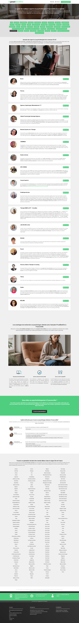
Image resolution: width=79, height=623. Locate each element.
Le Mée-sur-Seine (32, 528)
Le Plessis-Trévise (32, 534)
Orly (47, 510)
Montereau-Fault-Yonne (47, 474)
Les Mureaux (32, 544)
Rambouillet (47, 577)
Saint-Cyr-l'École (63, 480)
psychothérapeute (13, 30)
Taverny (62, 526)
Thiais (63, 528)
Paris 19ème (47, 542)
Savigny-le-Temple (63, 508)
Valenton (62, 536)
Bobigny (16, 492)
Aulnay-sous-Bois (16, 484)
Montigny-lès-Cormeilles (47, 482)
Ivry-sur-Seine (31, 508)
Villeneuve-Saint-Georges (63, 554)
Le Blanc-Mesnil (31, 520)
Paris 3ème (47, 550)
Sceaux (63, 512)
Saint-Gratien (63, 490)
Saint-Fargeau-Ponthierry (63, 486)
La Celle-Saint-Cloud (31, 514)
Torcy (63, 530)
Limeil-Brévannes (32, 554)
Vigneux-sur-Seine (63, 544)
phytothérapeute (57, 26)
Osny (47, 514)
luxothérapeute (12, 26)
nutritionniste (30, 26)
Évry (31, 474)
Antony (16, 472)
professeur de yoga (50, 28)
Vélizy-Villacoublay (63, 540)
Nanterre (47, 492)
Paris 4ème (47, 552)
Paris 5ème (47, 554)
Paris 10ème (47, 524)
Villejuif (63, 546)
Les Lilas (31, 542)
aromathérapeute (23, 22)
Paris (47, 522)
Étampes (31, 470)
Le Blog (52, 1)
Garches (31, 486)
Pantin (47, 520)
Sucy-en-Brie (63, 522)
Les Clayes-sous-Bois (31, 540)
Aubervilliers (16, 482)
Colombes (16, 550)
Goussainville (31, 498)
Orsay (47, 512)
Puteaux (47, 575)
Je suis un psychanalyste (39, 411)
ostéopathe (42, 26)
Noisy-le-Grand (47, 506)
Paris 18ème (47, 540)
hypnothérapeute (52, 24)
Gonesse (31, 496)
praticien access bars (65, 26)
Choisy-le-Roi (16, 542)
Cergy (16, 518)
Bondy (16, 498)
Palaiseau (47, 518)
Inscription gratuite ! (66, 1)
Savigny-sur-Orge (63, 510)
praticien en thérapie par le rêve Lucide (32, 28)
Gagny (32, 484)
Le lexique (10, 619)
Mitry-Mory (47, 470)
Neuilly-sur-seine (47, 500)
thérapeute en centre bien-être (63, 30)
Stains (63, 520)
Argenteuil (16, 476)
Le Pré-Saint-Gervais (31, 536)
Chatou (16, 530)
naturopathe (23, 26)
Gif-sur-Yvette (31, 494)
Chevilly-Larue (16, 538)
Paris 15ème (47, 534)
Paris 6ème (47, 556)
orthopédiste (36, 26)
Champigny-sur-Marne (16, 520)
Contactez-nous (11, 618)
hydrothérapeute (44, 24)
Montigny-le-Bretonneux (47, 480)
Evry (31, 472)
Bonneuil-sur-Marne (16, 500)
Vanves (63, 538)
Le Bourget (32, 522)
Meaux (32, 575)
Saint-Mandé (63, 492)
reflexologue (20, 30)
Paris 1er (47, 544)
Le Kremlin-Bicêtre (32, 526)
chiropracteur (30, 22)
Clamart (16, 544)
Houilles (31, 504)
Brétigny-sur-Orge (16, 506)
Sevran (63, 514)
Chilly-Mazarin (16, 540)
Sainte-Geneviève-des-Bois (63, 484)
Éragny (16, 579)
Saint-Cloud (63, 478)
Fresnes (31, 482)
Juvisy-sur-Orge (32, 512)
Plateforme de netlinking (13, 615)
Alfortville (16, 470)
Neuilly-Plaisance (47, 496)
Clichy (16, 546)
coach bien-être (37, 22)
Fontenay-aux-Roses (31, 478)
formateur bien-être (36, 24)
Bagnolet (16, 488)
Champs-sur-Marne (16, 522)
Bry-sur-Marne (16, 512)
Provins (47, 573)
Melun (32, 577)
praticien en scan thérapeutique (18, 28)
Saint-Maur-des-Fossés (63, 494)
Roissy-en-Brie (62, 470)
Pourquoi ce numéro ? (46, 590)
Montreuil (47, 486)
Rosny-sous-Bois (63, 474)
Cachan (16, 516)
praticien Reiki (43, 28)
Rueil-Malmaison (63, 476)
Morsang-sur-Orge (47, 490)
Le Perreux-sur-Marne (31, 530)
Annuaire (10, 610)
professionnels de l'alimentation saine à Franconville (37, 186)
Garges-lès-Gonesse (31, 488)
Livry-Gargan (32, 556)
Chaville (16, 532)
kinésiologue (59, 24)
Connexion (58, 1)
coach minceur (51, 22)
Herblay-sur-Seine (32, 502)
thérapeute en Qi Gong (40, 32)
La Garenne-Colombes (32, 516)
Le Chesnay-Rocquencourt (31, 524)
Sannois (62, 502)
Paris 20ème (47, 546)
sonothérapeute (40, 30)
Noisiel (47, 504)
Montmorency (47, 484)
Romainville (63, 472)
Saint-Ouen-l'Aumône (63, 498)
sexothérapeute (33, 30)
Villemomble (63, 548)
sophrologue (47, 30)
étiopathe (29, 24)
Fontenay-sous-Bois (31, 480)
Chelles (16, 534)
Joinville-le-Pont (32, 510)
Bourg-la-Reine (16, 504)
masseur (18, 26)
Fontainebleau (31, 476)
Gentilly (31, 492)
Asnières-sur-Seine (16, 478)
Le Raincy (31, 538)
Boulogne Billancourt (16, 502)
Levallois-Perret (31, 550)
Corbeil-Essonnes (16, 556)
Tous (11, 22)
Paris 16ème (47, 536)
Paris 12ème (47, 528)
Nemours (47, 494)
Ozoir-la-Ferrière (47, 516)
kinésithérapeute (66, 24)
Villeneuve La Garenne (63, 550)
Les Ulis (31, 548)
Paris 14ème (47, 532)
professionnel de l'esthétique (61, 28)
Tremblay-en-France (62, 534)
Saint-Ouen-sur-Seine (63, 500)
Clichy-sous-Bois (16, 548)
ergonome (23, 24)
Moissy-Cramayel (47, 472)
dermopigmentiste (65, 22)
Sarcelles (62, 504)
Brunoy (16, 510)
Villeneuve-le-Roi (63, 552)
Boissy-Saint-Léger (16, 496)
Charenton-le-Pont (16, 524)
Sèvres (63, 516)
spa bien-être (53, 30)
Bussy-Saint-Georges (16, 514)
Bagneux (16, 486)
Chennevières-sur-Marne (16, 536)
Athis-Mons (16, 480)
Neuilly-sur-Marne (47, 498)
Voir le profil (66, 91)
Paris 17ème (47, 538)
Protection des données (13, 614)
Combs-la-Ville (16, 552)
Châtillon (16, 528)
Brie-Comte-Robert (16, 508)
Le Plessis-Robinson (31, 532)
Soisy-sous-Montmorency (62, 518)
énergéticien (18, 24)
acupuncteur (16, 22)
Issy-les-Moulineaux (31, 506)
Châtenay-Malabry (16, 526)
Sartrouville (63, 506)
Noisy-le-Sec (47, 508)
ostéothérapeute (49, 26)
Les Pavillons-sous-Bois (32, 546)
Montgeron (47, 478)
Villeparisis (63, 556)
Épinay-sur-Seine (16, 577)
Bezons (16, 490)
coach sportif (57, 22)
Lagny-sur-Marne (32, 518)
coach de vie (44, 22)
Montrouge (47, 488)
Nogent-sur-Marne (47, 502)
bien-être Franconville (33, 614)
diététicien (12, 24)
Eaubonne (16, 573)
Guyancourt (32, 500)
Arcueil (16, 474)
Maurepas (31, 573)
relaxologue (27, 30)
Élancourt (16, 575)
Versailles (63, 542)
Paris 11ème (47, 526)
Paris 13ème (47, 530)
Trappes (62, 532)
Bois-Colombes (16, 494)
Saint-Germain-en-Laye (63, 488)
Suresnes (63, 524)
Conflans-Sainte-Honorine (16, 554)
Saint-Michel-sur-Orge (63, 496)
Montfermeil (47, 476)
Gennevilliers (32, 490)
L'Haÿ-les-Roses (31, 552)
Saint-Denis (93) (63, 482)
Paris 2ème (47, 548)
